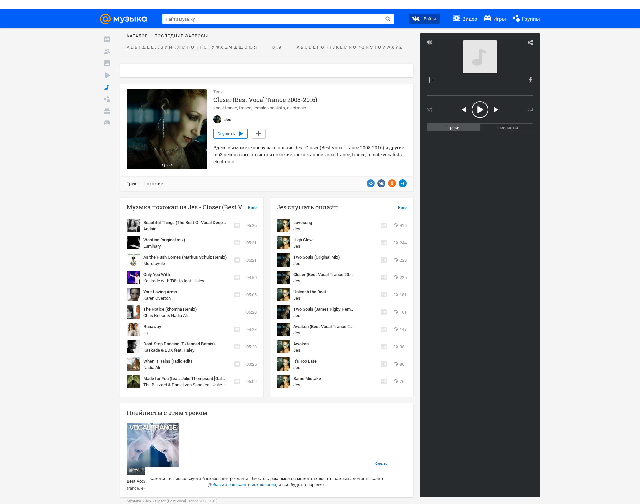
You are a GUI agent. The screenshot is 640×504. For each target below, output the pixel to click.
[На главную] (126, 19)
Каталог (137, 36)
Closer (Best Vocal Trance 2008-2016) (329, 274)
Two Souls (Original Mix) (316, 257)
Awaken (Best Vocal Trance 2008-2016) (331, 326)
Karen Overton (157, 298)
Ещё (252, 207)
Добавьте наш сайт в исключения (242, 484)
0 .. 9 (276, 47)
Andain (149, 229)
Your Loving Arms (160, 292)
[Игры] (107, 123)
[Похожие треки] (530, 80)
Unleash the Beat (309, 292)
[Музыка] (107, 87)
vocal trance (225, 108)
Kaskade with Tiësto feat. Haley (173, 281)
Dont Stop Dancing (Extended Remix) (179, 344)
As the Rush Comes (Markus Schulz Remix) (185, 257)
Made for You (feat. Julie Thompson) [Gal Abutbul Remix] (197, 378)
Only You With (156, 274)
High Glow (303, 240)
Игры (499, 18)
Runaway (152, 326)
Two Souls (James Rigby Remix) (324, 309)
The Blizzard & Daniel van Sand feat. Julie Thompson (193, 385)
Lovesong (302, 222)
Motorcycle (154, 263)
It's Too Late (305, 361)
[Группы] (107, 99)
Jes (296, 229)
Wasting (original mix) (164, 240)
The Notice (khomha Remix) (170, 309)
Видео (469, 18)
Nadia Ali (151, 367)
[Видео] (107, 75)
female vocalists (269, 108)
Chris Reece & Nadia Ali (165, 315)
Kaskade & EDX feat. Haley (169, 350)
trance (245, 108)
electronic (296, 108)
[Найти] (388, 19)
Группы (530, 18)
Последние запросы (181, 36)
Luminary (152, 246)
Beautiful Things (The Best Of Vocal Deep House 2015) (195, 222)
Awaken (301, 344)
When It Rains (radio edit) (167, 361)
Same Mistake (307, 378)
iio (145, 333)
